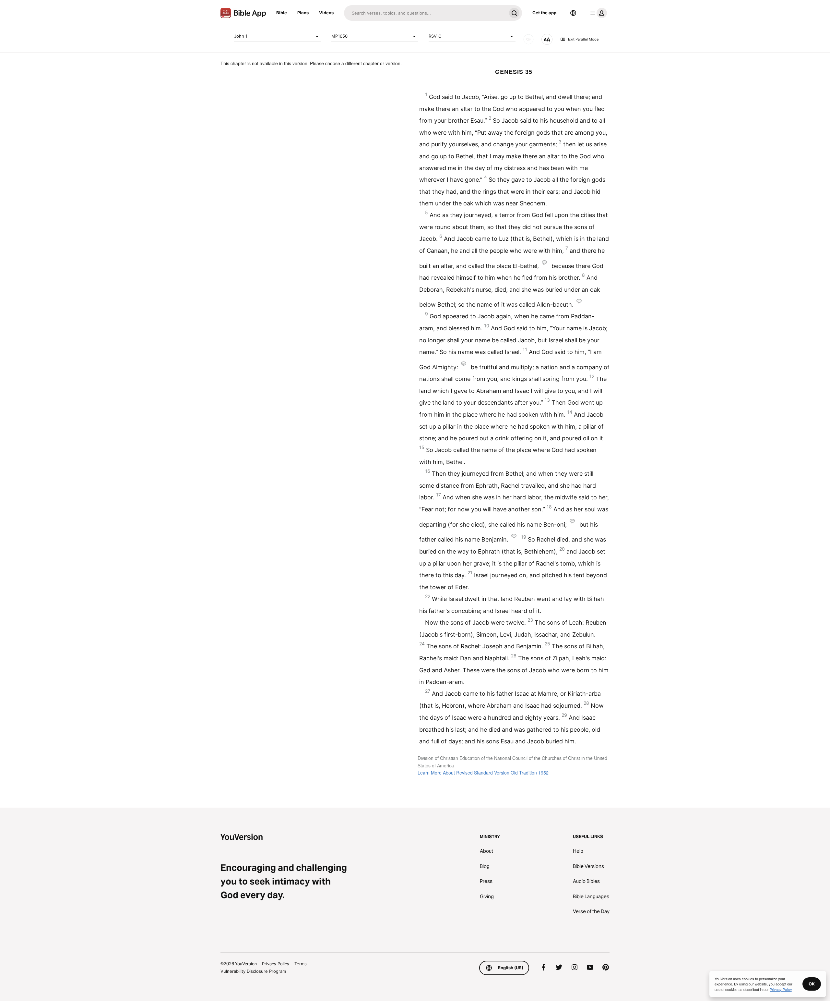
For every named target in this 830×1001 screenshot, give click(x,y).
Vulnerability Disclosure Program (253, 971)
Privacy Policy (275, 963)
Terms (300, 963)
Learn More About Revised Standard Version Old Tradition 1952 (483, 772)
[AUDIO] (528, 39)
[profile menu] (597, 12)
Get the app (544, 12)
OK (812, 983)
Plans (303, 12)
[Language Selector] (573, 12)
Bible (281, 12)
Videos (326, 12)
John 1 (240, 36)
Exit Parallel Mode (583, 39)
